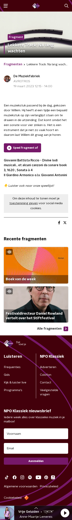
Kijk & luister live (15, 382)
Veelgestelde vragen (49, 392)
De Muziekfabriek (26, 76)
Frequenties (12, 367)
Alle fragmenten (49, 328)
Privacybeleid (49, 486)
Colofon (45, 374)
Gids (7, 374)
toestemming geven (23, 203)
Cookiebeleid (13, 497)
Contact (45, 382)
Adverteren (48, 367)
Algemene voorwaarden (20, 486)
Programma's (13, 390)
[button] (65, 513)
